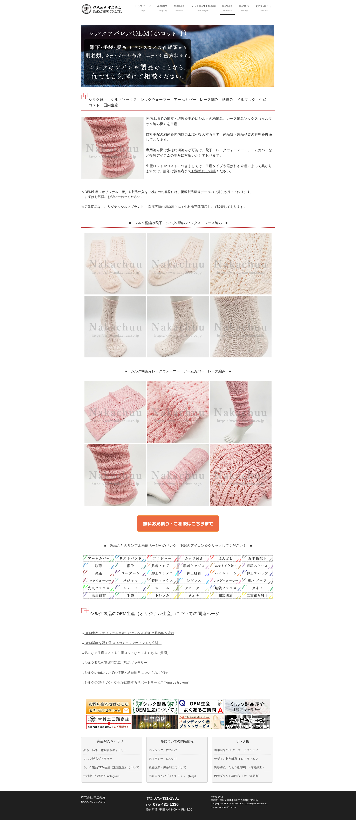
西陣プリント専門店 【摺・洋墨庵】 (237, 776)
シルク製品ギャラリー (97, 758)
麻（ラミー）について (163, 758)
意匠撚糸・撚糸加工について (167, 767)
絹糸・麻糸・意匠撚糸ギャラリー (105, 750)
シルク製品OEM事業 (203, 8)
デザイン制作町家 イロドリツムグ (236, 758)
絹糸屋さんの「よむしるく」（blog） (173, 776)
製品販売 (244, 8)
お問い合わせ (264, 8)
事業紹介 (179, 8)
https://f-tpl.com (229, 807)
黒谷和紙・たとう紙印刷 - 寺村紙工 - (239, 767)
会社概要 (162, 8)
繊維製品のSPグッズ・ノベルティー (237, 750)
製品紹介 (227, 8)
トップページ (143, 8)
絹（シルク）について (163, 750)
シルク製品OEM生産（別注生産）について (111, 767)
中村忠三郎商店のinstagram (101, 776)
